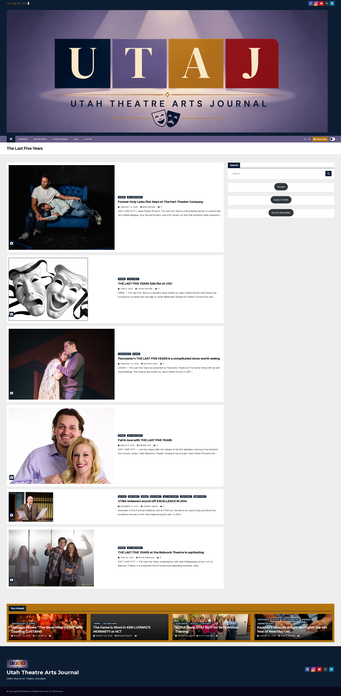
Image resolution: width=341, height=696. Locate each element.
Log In (88, 139)
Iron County (134, 496)
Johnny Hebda (150, 506)
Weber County (200, 496)
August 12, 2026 (268, 636)
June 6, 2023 (126, 289)
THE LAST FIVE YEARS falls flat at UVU (145, 283)
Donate (281, 186)
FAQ (76, 139)
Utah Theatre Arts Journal (43, 672)
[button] (309, 139)
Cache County (124, 354)
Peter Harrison (146, 558)
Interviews (40, 139)
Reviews (23, 139)
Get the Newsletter (281, 212)
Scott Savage (206, 636)
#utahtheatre (182, 623)
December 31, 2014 (129, 506)
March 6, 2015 (127, 445)
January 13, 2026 (129, 207)
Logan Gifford (145, 289)
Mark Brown (149, 207)
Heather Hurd (150, 364)
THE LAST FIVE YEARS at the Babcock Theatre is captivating (161, 552)
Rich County (156, 496)
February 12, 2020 (129, 364)
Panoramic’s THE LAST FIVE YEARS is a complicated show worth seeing (169, 358)
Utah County (133, 279)
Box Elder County (19, 623)
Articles (122, 496)
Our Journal (60, 139)
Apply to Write (281, 199)
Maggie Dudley (125, 636)
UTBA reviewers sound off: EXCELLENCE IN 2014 (152, 501)
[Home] (11, 139)
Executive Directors (290, 619)
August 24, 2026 (22, 636)
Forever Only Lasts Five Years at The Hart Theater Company (160, 202)
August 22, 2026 (104, 636)
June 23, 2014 (127, 558)
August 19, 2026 (186, 636)
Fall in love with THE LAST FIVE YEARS (145, 440)
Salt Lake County (135, 197)
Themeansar (57, 691)
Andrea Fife (145, 445)
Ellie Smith (41, 636)
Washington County (266, 623)
